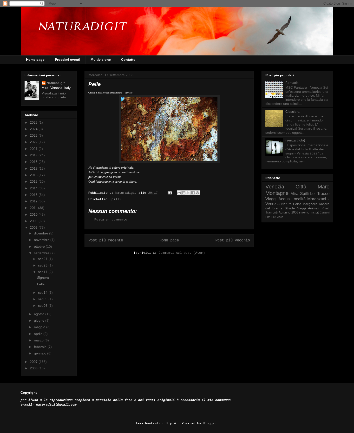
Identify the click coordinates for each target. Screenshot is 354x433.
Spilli (115, 199)
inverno (304, 212)
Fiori (273, 216)
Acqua (284, 199)
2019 (34, 155)
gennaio (40, 353)
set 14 (43, 292)
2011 (34, 208)
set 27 (43, 259)
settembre (42, 253)
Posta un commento (110, 219)
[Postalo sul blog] (183, 192)
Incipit (314, 212)
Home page (35, 59)
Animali (313, 208)
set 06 (43, 305)
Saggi (301, 208)
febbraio (40, 347)
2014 (34, 188)
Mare (323, 187)
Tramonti (271, 212)
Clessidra (292, 111)
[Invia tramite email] (179, 192)
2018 (34, 162)
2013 (34, 195)
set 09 (43, 299)
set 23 (43, 265)
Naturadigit (126, 193)
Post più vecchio (232, 240)
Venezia (274, 187)
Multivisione (101, 59)
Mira (294, 193)
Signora (43, 278)
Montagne (276, 193)
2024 (34, 129)
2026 (34, 122)
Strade (290, 208)
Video (280, 216)
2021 (34, 149)
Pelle (41, 284)
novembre (42, 240)
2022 (34, 142)
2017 (34, 168)
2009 (34, 221)
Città (300, 187)
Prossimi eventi (67, 59)
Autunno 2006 (288, 212)
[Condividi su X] (188, 192)
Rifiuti (325, 208)
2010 (34, 214)
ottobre (40, 246)
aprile (38, 334)
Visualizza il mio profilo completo (54, 95)
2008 (34, 227)
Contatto (128, 59)
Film (267, 216)
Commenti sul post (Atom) (182, 253)
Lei (312, 193)
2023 (34, 135)
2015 (34, 181)
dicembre (41, 233)
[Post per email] (170, 193)
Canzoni (324, 212)
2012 (34, 201)
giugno (39, 320)
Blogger (209, 423)
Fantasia (292, 83)
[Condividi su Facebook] (192, 192)
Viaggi (270, 199)
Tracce (323, 193)
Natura (286, 204)
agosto (39, 314)
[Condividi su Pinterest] (197, 192)
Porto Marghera (305, 204)
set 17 (43, 272)
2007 (34, 362)
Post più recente (105, 240)
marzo (39, 340)
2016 (34, 175)
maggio (40, 327)
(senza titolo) (295, 140)
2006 (34, 368)
